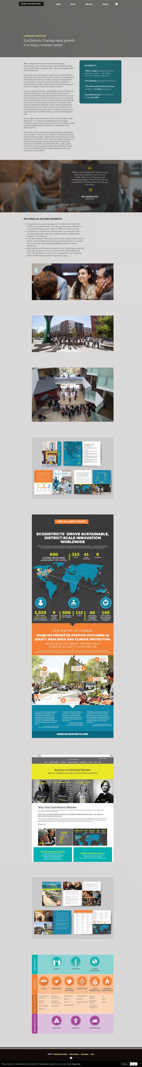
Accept (134, 1064)
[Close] (140, 1063)
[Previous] (10, 186)
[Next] (131, 186)
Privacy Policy (76, 1064)
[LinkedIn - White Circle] (116, 4)
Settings (124, 1064)
